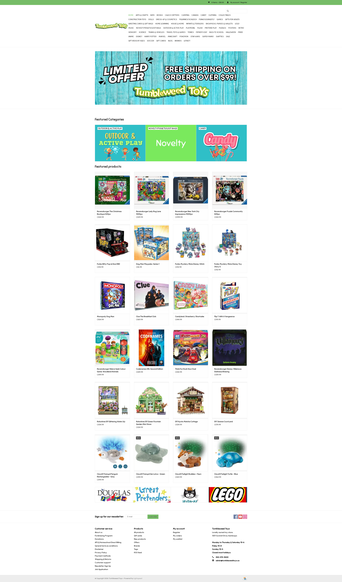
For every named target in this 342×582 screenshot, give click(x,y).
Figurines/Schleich (188, 19)
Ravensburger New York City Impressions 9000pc (187, 212)
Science (142, 32)
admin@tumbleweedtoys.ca (227, 560)
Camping (185, 15)
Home (130, 15)
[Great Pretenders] (152, 494)
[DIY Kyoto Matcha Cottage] (190, 400)
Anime (131, 36)
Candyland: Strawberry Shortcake (189, 316)
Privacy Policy (101, 552)
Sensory (132, 32)
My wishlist (177, 539)
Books (160, 15)
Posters (232, 28)
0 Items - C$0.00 (217, 2)
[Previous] (100, 495)
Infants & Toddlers (195, 24)
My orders (177, 536)
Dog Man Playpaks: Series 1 (147, 264)
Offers (136, 542)
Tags (136, 549)
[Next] (242, 495)
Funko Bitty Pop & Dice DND (108, 264)
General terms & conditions (106, 546)
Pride (240, 32)
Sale (228, 36)
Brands (178, 41)
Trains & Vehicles (156, 32)
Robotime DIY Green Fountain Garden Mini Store (148, 422)
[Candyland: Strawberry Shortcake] (190, 295)
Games (220, 19)
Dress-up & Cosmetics (166, 19)
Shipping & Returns (103, 559)
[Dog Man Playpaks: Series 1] (151, 242)
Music (131, 28)
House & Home (177, 24)
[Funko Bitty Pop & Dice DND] (112, 242)
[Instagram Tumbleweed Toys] (245, 517)
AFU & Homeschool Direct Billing (108, 542)
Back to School (216, 32)
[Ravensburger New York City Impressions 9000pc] (190, 190)
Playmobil (190, 28)
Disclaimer (99, 549)
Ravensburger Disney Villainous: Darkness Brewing (228, 370)
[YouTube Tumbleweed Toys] (240, 517)
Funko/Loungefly (206, 19)
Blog (170, 41)
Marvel (162, 36)
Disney (139, 36)
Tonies (191, 32)
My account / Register (238, 2)
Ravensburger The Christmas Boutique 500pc (109, 212)
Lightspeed (137, 578)
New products (140, 539)
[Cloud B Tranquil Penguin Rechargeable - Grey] (112, 452)
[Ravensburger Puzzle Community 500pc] (229, 190)
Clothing (212, 15)
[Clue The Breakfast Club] (151, 295)
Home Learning (162, 24)
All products (139, 532)
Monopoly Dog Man (105, 316)
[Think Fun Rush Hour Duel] (190, 347)
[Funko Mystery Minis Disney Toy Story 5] (229, 242)
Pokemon (184, 36)
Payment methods (103, 556)
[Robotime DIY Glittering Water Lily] (112, 400)
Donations (99, 539)
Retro (241, 28)
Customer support (103, 562)
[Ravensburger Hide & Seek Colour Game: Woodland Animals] (112, 347)
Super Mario (208, 36)
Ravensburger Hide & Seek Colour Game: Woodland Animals (111, 370)
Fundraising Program (103, 536)
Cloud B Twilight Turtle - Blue (226, 474)
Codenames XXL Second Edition (149, 369)
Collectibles (225, 15)
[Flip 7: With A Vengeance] (229, 295)
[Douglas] (114, 494)
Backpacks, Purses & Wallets (219, 24)
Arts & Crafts (142, 15)
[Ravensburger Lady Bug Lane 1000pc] (151, 190)
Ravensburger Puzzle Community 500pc (228, 212)
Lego (237, 24)
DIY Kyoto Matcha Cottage (186, 421)
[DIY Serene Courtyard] (229, 400)
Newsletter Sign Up (103, 566)
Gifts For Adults (232, 19)
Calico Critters (172, 15)
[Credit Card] (244, 578)
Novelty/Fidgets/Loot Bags (148, 28)
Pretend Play (211, 28)
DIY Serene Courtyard (223, 421)
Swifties (220, 36)
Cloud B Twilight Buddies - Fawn (188, 474)
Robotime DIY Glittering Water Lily (111, 421)
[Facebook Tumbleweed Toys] (236, 517)
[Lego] (228, 494)
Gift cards (161, 41)
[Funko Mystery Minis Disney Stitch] (190, 242)
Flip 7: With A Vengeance (224, 316)
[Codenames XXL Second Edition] (151, 347)
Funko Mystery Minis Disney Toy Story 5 (228, 265)
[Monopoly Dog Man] (112, 295)
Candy (203, 15)
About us (98, 532)
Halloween (231, 32)
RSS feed (138, 552)
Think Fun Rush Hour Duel (185, 369)
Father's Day (201, 32)
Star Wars (195, 36)
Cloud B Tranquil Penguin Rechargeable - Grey (107, 475)
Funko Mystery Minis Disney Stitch (189, 264)
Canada (195, 15)
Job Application (101, 569)
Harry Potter (150, 36)
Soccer (150, 41)
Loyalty (187, 41)
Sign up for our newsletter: (109, 516)
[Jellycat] (190, 494)
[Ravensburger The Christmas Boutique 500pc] (112, 190)
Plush (200, 28)
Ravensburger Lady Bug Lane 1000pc (148, 212)
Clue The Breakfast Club (146, 316)
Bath (152, 15)
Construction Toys (137, 19)
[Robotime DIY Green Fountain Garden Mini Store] (151, 400)
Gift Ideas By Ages (136, 41)
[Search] (228, 11)
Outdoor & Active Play (173, 28)
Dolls (151, 19)
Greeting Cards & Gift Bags (140, 24)
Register (176, 532)
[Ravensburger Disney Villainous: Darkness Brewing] (229, 347)
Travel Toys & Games (176, 32)
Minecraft (172, 36)
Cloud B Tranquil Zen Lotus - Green (150, 474)
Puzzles (222, 28)
